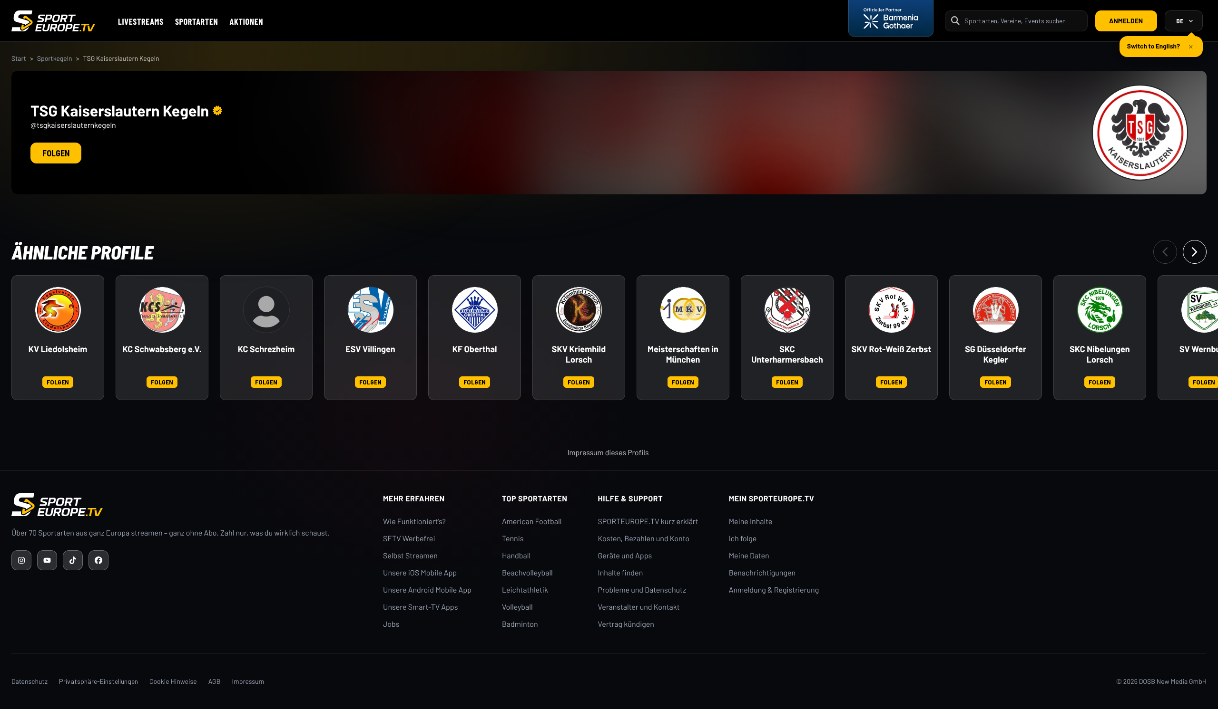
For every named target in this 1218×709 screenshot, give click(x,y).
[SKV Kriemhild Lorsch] (579, 310)
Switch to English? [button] (1153, 46)
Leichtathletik (525, 589)
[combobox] (1022, 21)
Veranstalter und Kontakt (639, 607)
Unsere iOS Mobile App (420, 572)
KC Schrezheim (266, 349)
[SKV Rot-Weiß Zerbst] (891, 310)
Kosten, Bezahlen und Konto (643, 538)
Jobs (391, 624)
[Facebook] (98, 560)
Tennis (513, 538)
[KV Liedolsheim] (58, 310)
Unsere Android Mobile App (427, 589)
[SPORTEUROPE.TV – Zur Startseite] (53, 20)
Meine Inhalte (751, 521)
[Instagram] (21, 560)
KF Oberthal (474, 349)
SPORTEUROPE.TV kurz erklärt (648, 521)
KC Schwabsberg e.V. (161, 349)
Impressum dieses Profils (607, 452)
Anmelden (1126, 21)
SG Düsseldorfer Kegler (995, 354)
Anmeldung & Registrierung (774, 589)
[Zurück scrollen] (1165, 252)
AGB (214, 681)
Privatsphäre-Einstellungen (98, 681)
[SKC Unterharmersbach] (787, 310)
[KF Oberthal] (475, 310)
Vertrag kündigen (626, 624)
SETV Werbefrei (409, 538)
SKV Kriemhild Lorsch (579, 354)
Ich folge (743, 538)
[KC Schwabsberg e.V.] (162, 310)
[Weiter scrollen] (1195, 252)
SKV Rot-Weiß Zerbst (891, 349)
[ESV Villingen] (370, 310)
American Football (531, 521)
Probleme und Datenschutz (642, 589)
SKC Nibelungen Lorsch (1100, 354)
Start (18, 58)
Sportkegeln (54, 58)
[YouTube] (47, 560)
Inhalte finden (620, 572)
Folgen (55, 153)
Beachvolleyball (527, 572)
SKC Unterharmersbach (787, 354)
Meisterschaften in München (683, 354)
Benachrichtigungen (762, 572)
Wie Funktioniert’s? (414, 521)
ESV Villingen (370, 349)
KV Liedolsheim (58, 349)
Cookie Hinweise (173, 681)
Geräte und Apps (625, 555)
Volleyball (517, 607)
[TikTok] (73, 560)
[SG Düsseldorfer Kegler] (996, 310)
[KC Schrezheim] (266, 310)
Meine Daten (749, 555)
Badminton (520, 624)
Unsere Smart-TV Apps (420, 607)
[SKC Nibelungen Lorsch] (1100, 310)
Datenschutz (29, 681)
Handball (516, 555)
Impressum (248, 681)
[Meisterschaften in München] (683, 310)
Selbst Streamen (410, 555)
